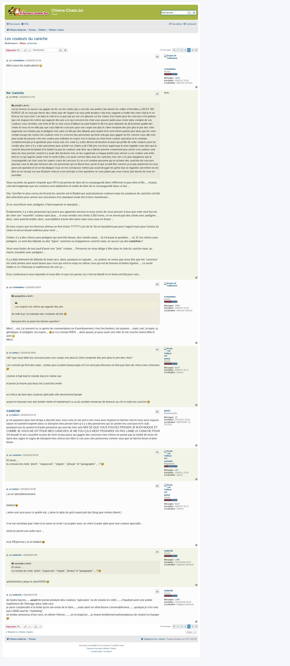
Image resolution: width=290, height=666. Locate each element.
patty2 (167, 358)
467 (177, 470)
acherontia (32, 43)
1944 (177, 78)
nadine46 (168, 551)
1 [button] (177, 50)
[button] (174, 50)
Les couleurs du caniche (26, 38)
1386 (177, 560)
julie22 (167, 411)
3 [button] (185, 50)
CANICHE (13, 411)
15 (176, 417)
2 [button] (181, 50)
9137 (177, 368)
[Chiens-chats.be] (28, 11)
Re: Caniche (15, 93)
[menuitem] (25, 24)
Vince (23, 43)
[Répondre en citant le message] (157, 56)
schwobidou (170, 69)
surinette (168, 461)
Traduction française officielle (97, 648)
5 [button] (192, 50)
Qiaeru (113, 648)
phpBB (93, 645)
